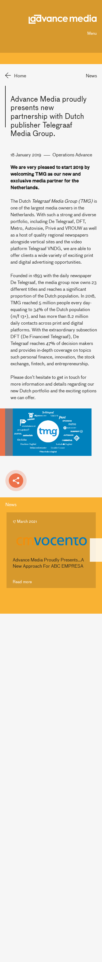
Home (20, 75)
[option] (51, 550)
